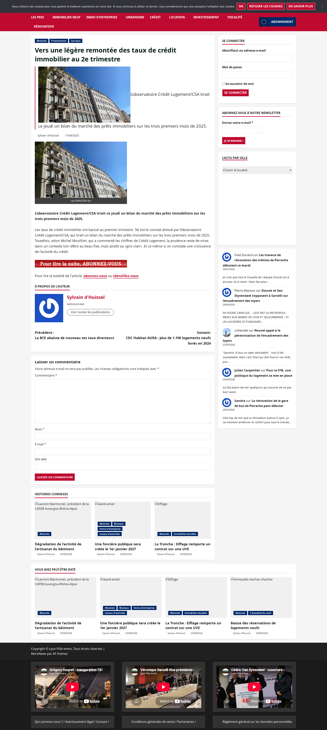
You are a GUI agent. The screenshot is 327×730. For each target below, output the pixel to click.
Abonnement (282, 22)
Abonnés (42, 40)
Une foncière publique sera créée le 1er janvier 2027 (118, 546)
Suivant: (168, 338)
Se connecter (235, 93)
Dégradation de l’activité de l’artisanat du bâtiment (58, 546)
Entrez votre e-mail (237, 122)
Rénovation (44, 26)
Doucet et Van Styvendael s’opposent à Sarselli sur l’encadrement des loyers (255, 295)
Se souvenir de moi (239, 83)
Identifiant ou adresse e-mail (244, 50)
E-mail (40, 444)
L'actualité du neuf (260, 613)
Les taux (75, 40)
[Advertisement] (257, 209)
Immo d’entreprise (101, 17)
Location (177, 17)
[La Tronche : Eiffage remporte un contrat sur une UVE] (183, 520)
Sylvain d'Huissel (48, 135)
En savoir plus (301, 6)
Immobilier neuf (67, 17)
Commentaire (46, 375)
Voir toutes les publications (90, 312)
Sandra (239, 400)
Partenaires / (186, 722)
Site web (41, 459)
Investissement (206, 17)
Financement (58, 40)
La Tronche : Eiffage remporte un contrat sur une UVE (182, 546)
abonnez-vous (95, 276)
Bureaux (119, 523)
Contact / (102, 722)
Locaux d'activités (110, 533)
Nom (39, 429)
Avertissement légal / (80, 722)
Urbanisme (135, 17)
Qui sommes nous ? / (50, 722)
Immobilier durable (185, 533)
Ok (241, 6)
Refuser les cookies (266, 6)
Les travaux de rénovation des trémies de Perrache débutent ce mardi (255, 260)
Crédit (155, 17)
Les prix (37, 17)
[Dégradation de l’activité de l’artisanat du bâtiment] (63, 520)
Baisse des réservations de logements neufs (253, 625)
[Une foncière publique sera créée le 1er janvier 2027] (123, 520)
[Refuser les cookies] (322, 6)
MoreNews (38, 654)
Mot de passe (232, 67)
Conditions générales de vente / (154, 722)
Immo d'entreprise (110, 528)
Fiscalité (234, 17)
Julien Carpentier (247, 370)
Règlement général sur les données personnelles (257, 722)
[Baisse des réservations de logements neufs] (261, 597)
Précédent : (74, 335)
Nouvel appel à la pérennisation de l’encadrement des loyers (255, 335)
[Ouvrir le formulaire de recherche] (255, 22)
